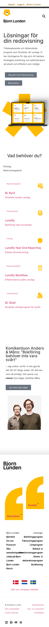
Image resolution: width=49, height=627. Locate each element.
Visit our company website (24, 589)
